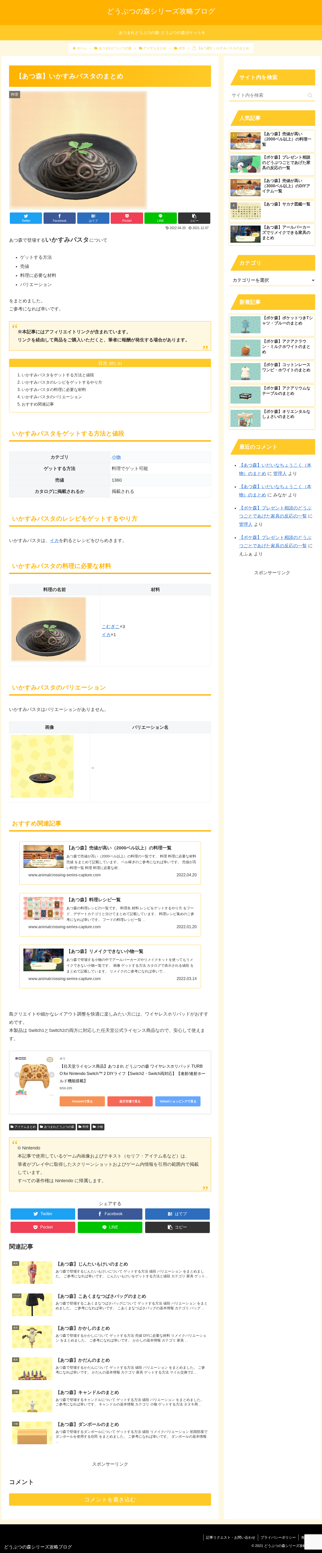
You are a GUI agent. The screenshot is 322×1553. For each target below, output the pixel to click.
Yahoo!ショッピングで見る (177, 1101)
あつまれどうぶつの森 (59, 1127)
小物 (116, 457)
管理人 (280, 473)
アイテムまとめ (25, 1127)
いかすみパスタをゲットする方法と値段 (58, 375)
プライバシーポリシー (278, 1537)
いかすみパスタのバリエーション (52, 396)
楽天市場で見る (130, 1101)
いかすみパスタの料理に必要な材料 (54, 389)
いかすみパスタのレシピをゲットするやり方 (62, 382)
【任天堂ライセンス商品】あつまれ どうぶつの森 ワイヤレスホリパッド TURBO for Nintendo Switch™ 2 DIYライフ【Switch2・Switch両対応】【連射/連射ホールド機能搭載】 (133, 1073)
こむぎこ (111, 626)
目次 (102, 363)
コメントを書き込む (110, 1499)
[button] (310, 95)
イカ (54, 540)
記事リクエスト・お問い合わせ (230, 1537)
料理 (86, 1127)
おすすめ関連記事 (38, 404)
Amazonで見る (82, 1101)
